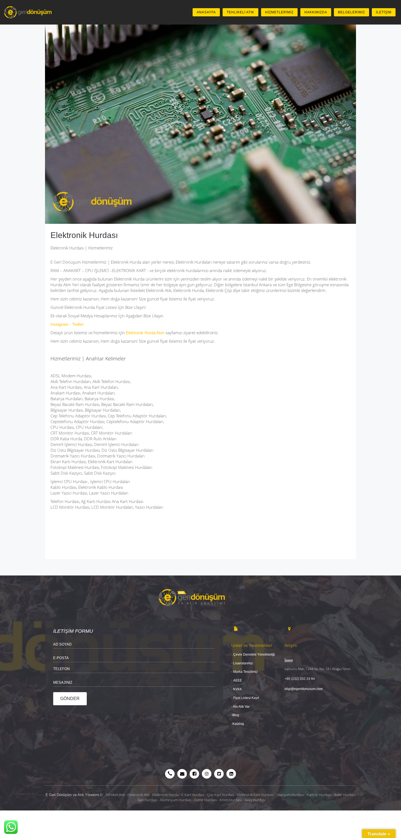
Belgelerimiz (351, 12)
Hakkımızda (315, 12)
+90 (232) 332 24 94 (300, 679)
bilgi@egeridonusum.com (304, 689)
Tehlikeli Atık (240, 12)
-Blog (235, 715)
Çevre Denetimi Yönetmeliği (254, 654)
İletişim (383, 12)
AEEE (237, 680)
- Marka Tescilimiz (244, 672)
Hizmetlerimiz (279, 12)
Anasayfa (206, 12)
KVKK (237, 689)
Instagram (59, 324)
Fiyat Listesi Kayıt (246, 698)
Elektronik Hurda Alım (145, 332)
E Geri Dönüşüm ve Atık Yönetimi (72, 795)
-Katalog (237, 724)
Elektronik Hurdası (84, 235)
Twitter (78, 324)
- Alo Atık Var (240, 707)
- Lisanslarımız (242, 663)
